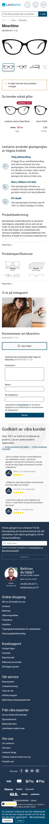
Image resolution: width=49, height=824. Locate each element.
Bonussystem (8, 681)
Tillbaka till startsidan (21, 800)
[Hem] (3, 20)
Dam (14, 20)
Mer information (37, 817)
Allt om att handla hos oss (13, 601)
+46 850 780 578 (27, 584)
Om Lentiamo (8, 743)
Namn (8, 384)
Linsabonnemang (10, 686)
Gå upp (33, 800)
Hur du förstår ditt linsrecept (14, 714)
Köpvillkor (6, 624)
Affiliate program (9, 695)
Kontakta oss (8, 761)
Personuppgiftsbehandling (14, 633)
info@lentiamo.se (28, 587)
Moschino (23, 20)
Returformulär (8, 657)
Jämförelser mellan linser (13, 728)
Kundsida (6, 653)
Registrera (24, 557)
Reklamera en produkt (11, 662)
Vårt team (6, 747)
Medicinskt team (9, 723)
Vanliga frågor (8, 648)
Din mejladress (12, 395)
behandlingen (23, 404)
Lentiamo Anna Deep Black (17, 121)
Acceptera (7, 820)
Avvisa (19, 820)
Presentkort (7, 620)
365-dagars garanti (10, 666)
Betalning (6, 611)
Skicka (24, 415)
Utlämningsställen (10, 615)
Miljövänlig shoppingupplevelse (16, 699)
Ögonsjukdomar (9, 719)
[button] (8, 67)
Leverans (6, 606)
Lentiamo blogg (9, 752)
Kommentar (10, 365)
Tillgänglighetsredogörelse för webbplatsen (21, 629)
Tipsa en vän (7, 690)
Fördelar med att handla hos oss (16, 756)
